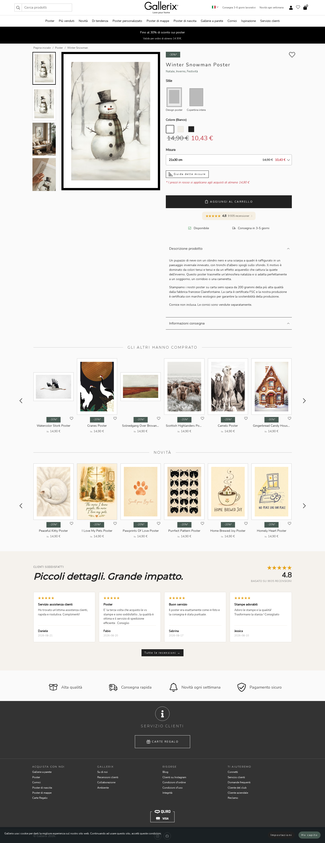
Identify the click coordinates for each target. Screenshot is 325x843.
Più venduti (66, 21)
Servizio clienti (270, 21)
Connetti (233, 772)
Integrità (167, 793)
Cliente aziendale (238, 793)
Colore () (176, 120)
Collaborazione (106, 782)
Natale (170, 71)
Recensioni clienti (107, 777)
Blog (165, 772)
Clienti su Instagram (174, 777)
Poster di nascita (185, 21)
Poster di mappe (158, 21)
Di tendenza (100, 21)
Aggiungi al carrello (231, 202)
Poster (49, 21)
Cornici (232, 21)
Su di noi (102, 772)
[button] (18, 7)
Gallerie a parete (212, 21)
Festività (192, 71)
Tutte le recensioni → (162, 653)
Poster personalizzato (127, 21)
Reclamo (233, 798)
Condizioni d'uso (172, 787)
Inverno (180, 71)
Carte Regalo (165, 741)
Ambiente (103, 787)
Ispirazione (248, 21)
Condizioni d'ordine (174, 782)
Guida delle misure (189, 174)
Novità (83, 21)
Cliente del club (237, 787)
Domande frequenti (239, 782)
